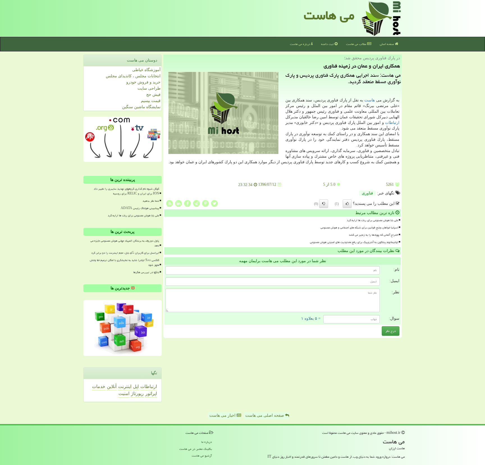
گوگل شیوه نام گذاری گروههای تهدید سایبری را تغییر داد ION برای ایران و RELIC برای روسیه (126, 191)
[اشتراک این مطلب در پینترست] (205, 203)
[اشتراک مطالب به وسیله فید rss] (169, 203)
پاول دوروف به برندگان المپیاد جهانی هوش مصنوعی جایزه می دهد (124, 243)
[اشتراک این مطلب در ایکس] (214, 203)
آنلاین (111, 386)
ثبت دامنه (328, 44)
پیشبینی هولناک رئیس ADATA (140, 208)
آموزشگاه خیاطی (146, 70)
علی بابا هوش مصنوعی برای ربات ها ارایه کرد (372, 220)
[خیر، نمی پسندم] (323, 203)
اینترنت (124, 386)
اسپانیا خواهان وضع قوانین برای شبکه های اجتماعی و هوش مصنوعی (359, 227)
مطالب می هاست (356, 44)
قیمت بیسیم (151, 101)
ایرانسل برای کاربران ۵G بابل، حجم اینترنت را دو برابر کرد (125, 253)
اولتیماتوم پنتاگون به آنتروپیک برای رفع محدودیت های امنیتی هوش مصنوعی (354, 242)
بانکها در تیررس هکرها (146, 272)
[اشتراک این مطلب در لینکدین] (178, 203)
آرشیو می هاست (202, 456)
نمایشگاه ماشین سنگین (141, 107)
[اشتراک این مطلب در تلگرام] (196, 203)
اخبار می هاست (223, 415)
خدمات (98, 386)
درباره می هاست (300, 44)
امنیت (123, 393)
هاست (369, 100)
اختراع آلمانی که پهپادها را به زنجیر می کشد (373, 235)
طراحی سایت (149, 88)
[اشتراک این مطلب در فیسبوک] (187, 203)
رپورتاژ (137, 393)
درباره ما (206, 442)
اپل (136, 386)
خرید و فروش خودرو (143, 82)
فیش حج (153, 94)
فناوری (367, 193)
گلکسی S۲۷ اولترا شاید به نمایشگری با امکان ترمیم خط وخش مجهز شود (124, 262)
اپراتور (151, 393)
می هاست (329, 15)
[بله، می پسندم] (347, 203)
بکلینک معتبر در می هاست (195, 449)
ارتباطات (392, 123)
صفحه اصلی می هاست (265, 415)
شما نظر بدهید (151, 201)
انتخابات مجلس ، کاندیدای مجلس (133, 76)
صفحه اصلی (387, 44)
